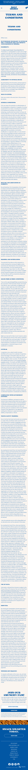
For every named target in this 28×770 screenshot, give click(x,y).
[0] (26, 8)
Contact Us (14, 751)
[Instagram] (12, 764)
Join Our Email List (14, 745)
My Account (14, 743)
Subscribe (14, 710)
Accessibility (14, 757)
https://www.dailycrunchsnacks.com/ (10, 590)
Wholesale (14, 749)
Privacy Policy (14, 753)
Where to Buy (14, 747)
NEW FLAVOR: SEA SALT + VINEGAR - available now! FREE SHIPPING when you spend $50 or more (14, 2)
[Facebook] (9, 764)
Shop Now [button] (14, 736)
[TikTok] (18, 764)
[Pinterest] (15, 764)
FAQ (14, 759)
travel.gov (18, 422)
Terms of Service (14, 755)
